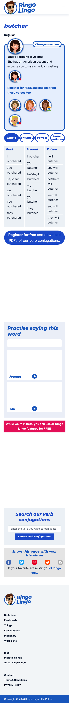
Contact (9, 675)
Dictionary (10, 635)
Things (8, 625)
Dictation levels (13, 657)
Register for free (22, 235)
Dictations (10, 615)
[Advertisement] (34, 284)
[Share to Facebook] (8, 562)
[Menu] (63, 7)
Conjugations (12, 630)
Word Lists (10, 640)
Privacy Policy (12, 684)
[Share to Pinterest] (34, 562)
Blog (6, 652)
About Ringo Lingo (15, 662)
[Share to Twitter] (21, 562)
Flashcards (10, 620)
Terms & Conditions (15, 679)
